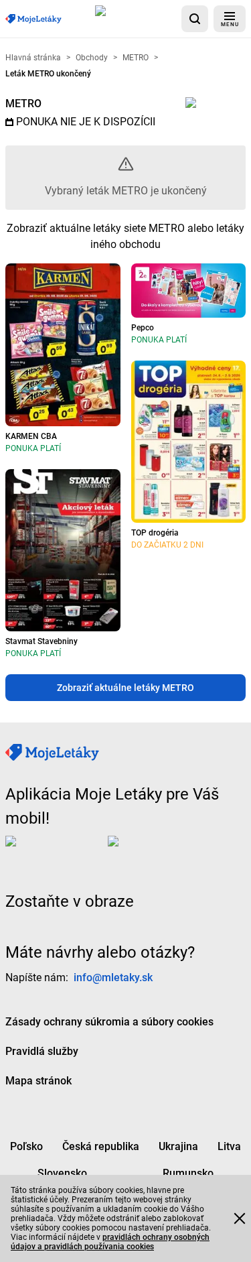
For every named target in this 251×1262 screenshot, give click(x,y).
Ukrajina (178, 1146)
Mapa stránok (38, 1080)
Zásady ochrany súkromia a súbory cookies (109, 1021)
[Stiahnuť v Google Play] (161, 852)
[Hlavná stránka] (33, 19)
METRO (23, 103)
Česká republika (100, 1146)
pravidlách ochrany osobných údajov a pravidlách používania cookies (110, 1242)
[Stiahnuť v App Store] (135, 18)
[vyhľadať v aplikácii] (194, 18)
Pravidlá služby (41, 1051)
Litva (229, 1146)
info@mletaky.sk (113, 977)
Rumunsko (188, 1173)
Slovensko (62, 1173)
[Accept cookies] (240, 1218)
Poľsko (26, 1146)
